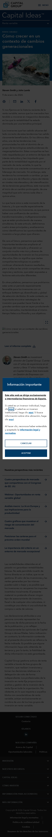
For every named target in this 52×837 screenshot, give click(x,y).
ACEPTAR (26, 453)
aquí (31, 412)
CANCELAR (26, 443)
